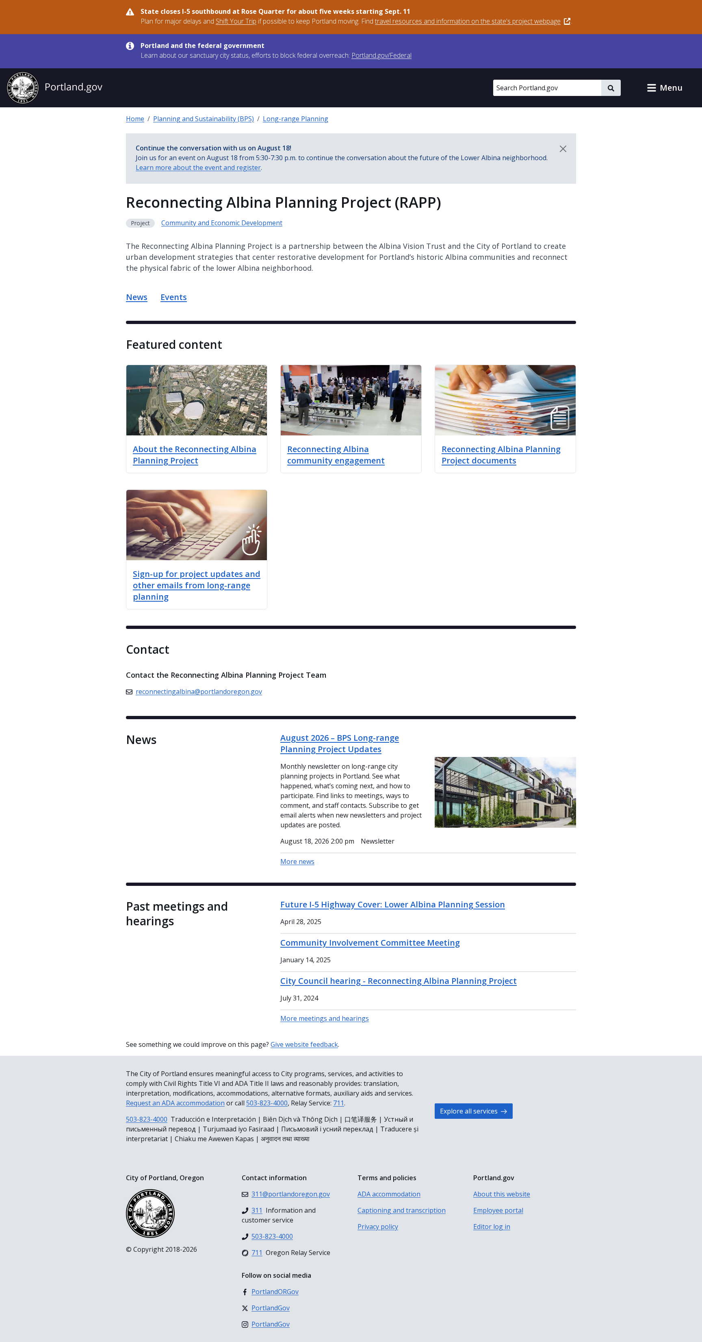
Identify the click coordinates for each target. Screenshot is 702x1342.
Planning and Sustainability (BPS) (203, 118)
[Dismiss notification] (563, 148)
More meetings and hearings (324, 1018)
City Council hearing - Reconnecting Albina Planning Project (398, 980)
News (136, 296)
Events (173, 296)
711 (338, 1102)
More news (297, 861)
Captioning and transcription (402, 1210)
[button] (665, 87)
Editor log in (491, 1226)
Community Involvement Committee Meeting (370, 942)
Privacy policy (378, 1226)
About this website (501, 1194)
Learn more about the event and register (198, 167)
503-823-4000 (267, 1102)
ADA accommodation (389, 1194)
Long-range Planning (295, 118)
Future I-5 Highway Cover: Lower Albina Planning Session (392, 904)
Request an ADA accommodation (175, 1102)
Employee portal (498, 1210)
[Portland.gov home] (54, 88)
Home (135, 118)
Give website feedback (304, 1044)
